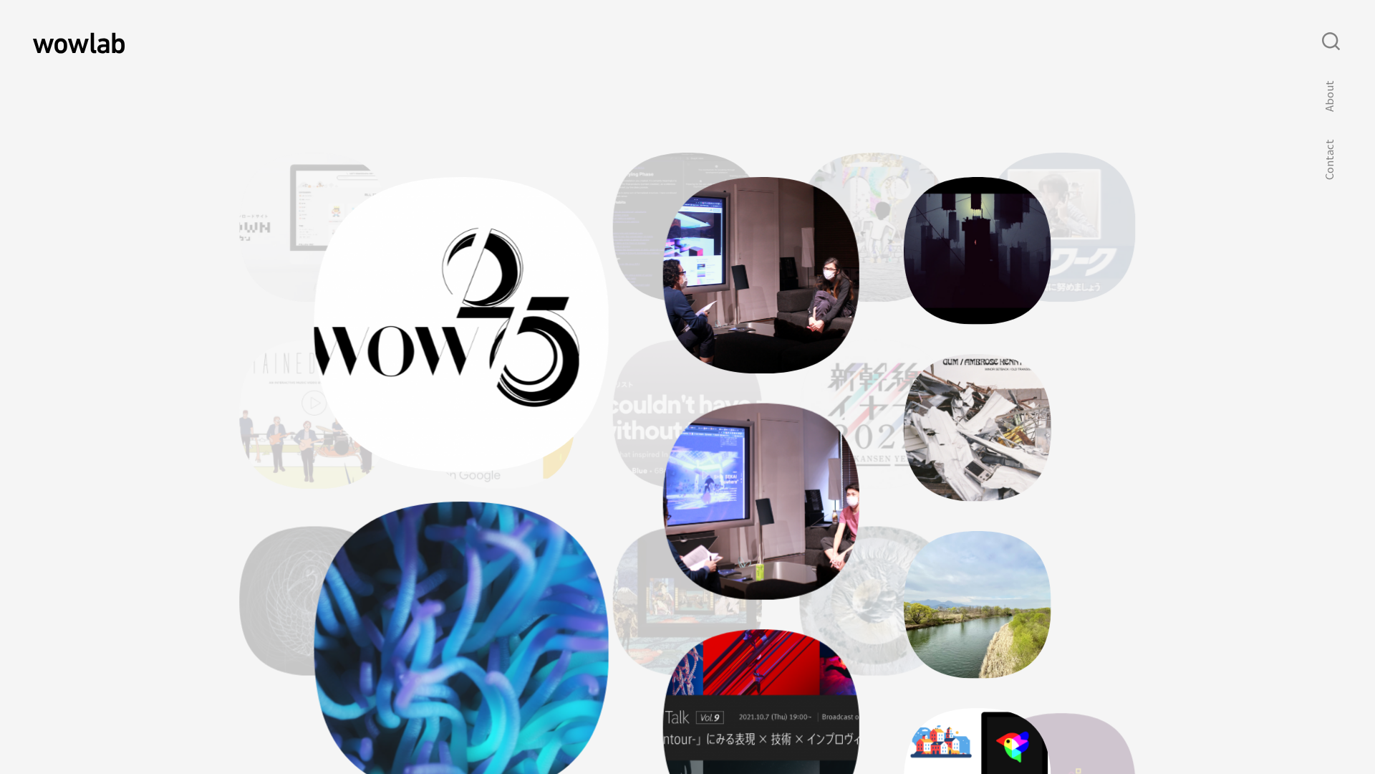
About (1328, 97)
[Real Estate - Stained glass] (314, 484)
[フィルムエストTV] (1057, 622)
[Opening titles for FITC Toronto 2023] (977, 318)
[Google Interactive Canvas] (501, 484)
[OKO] (874, 671)
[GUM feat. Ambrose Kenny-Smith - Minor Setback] (977, 495)
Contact (1328, 159)
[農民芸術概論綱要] (977, 672)
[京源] (317, 718)
